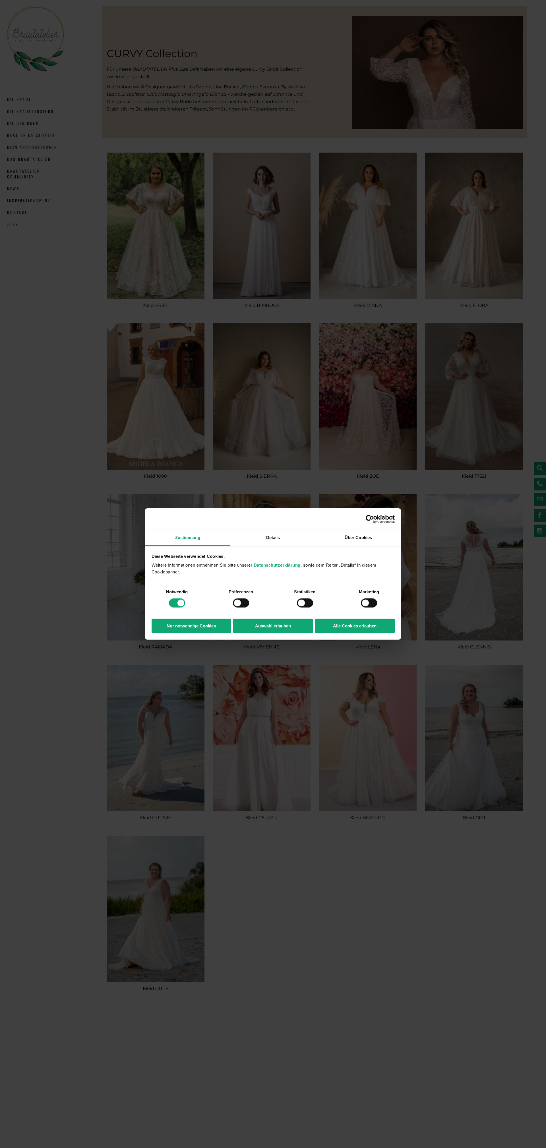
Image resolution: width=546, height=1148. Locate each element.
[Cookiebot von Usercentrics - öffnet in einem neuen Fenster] (370, 519)
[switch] (241, 603)
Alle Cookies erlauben (355, 625)
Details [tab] (273, 537)
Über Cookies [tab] (358, 537)
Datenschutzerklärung (277, 565)
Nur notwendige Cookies (191, 625)
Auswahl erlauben (273, 625)
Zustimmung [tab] (187, 537)
